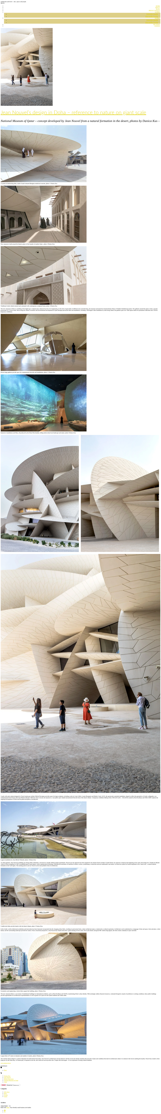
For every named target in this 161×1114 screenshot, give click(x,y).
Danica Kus (7, 1076)
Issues (5, 1096)
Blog (5, 1070)
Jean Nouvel (7, 1077)
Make (7, 1107)
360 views (6, 1092)
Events (157, 26)
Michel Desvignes (9, 1079)
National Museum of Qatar (11, 1080)
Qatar (5, 1082)
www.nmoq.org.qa (6, 1063)
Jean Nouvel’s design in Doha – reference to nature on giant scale (73, 112)
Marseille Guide (151, 16)
